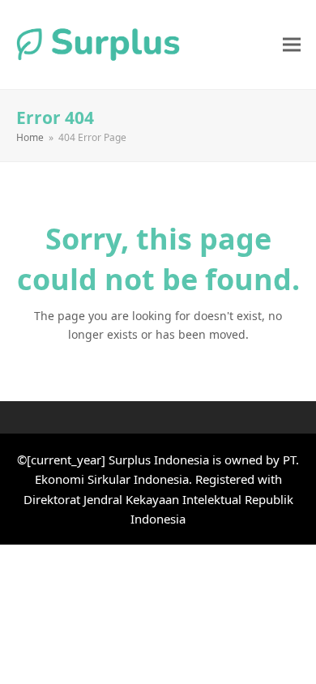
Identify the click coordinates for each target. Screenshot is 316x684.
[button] (292, 44)
